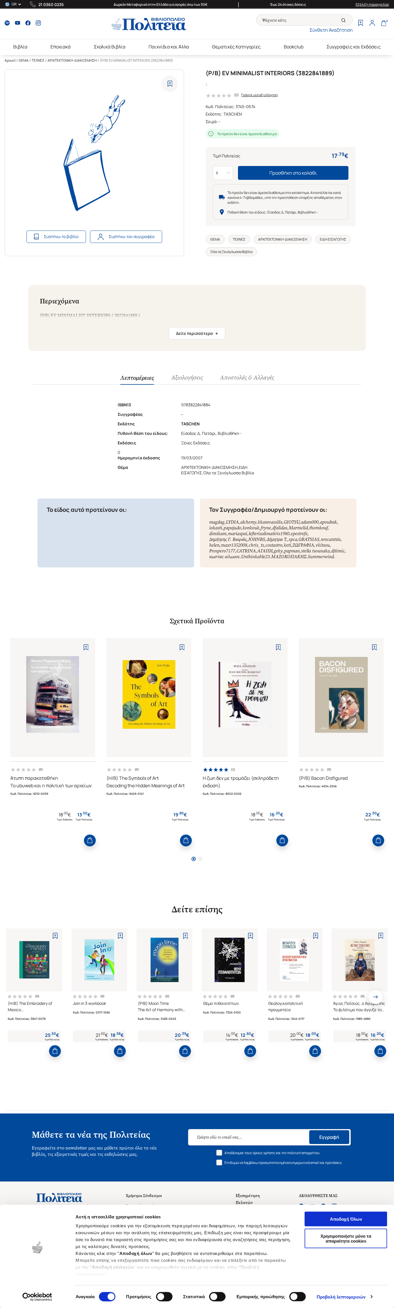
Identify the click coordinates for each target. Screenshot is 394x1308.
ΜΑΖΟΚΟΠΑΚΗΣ (288, 557)
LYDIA (232, 522)
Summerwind (321, 557)
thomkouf (318, 528)
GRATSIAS (309, 539)
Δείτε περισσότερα (197, 333)
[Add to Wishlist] (170, 84)
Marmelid (298, 528)
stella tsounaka (315, 551)
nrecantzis (331, 539)
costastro (273, 545)
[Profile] (372, 23)
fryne (266, 528)
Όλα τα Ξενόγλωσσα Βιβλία (231, 251)
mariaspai (237, 534)
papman (292, 551)
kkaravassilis (270, 522)
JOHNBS (256, 539)
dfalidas (279, 528)
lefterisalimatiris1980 (269, 534)
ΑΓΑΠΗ (264, 551)
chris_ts (256, 545)
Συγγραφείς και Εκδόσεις (354, 47)
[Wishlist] (360, 23)
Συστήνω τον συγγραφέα (132, 236)
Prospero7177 (222, 551)
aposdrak (328, 522)
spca (293, 539)
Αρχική (10, 60)
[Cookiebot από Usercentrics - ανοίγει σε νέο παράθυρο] (37, 1296)
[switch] (164, 1296)
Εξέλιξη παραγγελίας (372, 4)
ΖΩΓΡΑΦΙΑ (303, 545)
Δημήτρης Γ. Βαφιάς (228, 539)
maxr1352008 (234, 545)
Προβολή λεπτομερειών (341, 1296)
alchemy (248, 522)
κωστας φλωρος (224, 557)
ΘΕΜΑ (24, 60)
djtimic (338, 551)
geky (278, 551)
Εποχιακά (60, 47)
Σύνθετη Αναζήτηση (331, 30)
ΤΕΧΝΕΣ (38, 60)
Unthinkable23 (255, 557)
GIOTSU (291, 522)
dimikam (217, 534)
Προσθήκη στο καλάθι (293, 173)
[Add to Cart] (90, 840)
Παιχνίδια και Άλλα (169, 47)
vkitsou (323, 545)
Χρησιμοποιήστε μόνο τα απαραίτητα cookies (345, 1238)
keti (287, 545)
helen (214, 545)
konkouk (251, 528)
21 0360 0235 (51, 4)
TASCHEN (233, 114)
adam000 (309, 522)
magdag (216, 522)
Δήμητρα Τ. (277, 539)
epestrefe (299, 534)
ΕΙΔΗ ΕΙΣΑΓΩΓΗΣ (333, 239)
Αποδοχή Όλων (346, 1219)
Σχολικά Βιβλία (109, 47)
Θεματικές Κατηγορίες (236, 47)
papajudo (232, 528)
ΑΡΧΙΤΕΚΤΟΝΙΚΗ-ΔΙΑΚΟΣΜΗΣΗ (72, 60)
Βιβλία (20, 47)
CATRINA (246, 551)
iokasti (215, 528)
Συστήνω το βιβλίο (61, 236)
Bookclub (293, 47)
